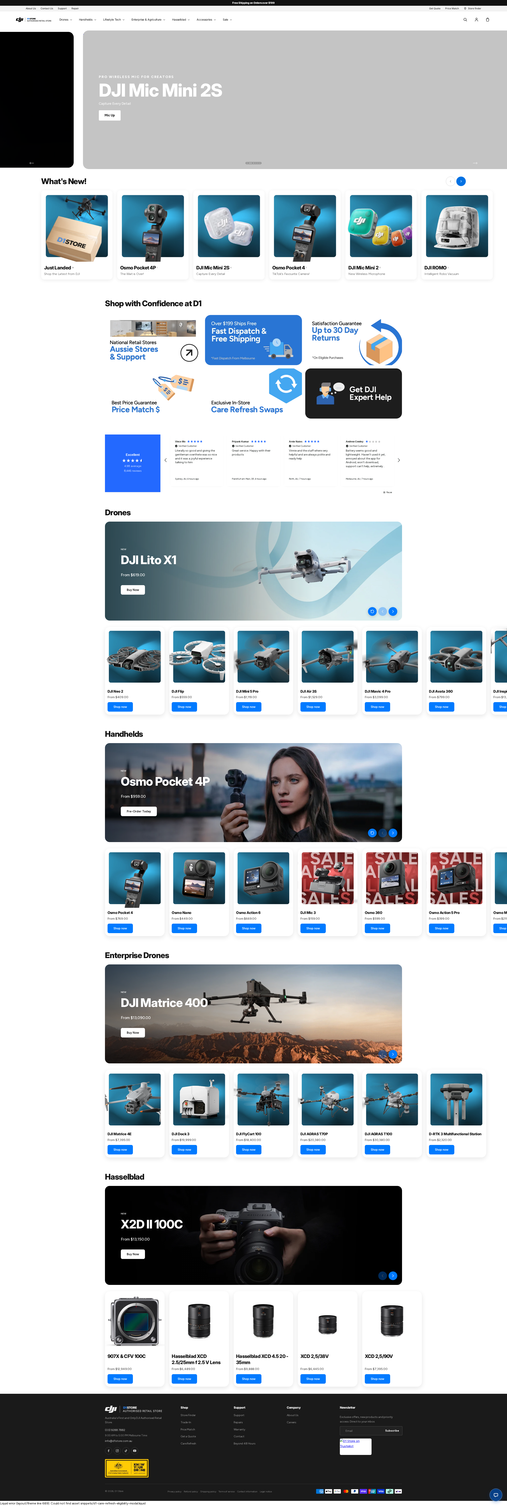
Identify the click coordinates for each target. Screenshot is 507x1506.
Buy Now (133, 590)
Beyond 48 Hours (244, 1443)
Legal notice (266, 1491)
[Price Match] (153, 393)
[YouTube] (134, 1450)
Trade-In (186, 1422)
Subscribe (392, 1430)
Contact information (247, 1491)
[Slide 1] (247, 163)
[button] (65, 19)
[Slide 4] (254, 163)
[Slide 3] (251, 163)
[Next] (475, 163)
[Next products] (393, 611)
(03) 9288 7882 (115, 1430)
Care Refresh (188, 1443)
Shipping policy (208, 1491)
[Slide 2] (249, 163)
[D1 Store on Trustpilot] (356, 1446)
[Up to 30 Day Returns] (353, 340)
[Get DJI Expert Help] (353, 393)
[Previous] (31, 163)
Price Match (188, 1429)
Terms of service (226, 1491)
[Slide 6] (259, 163)
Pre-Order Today (139, 811)
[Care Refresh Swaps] (253, 393)
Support (239, 1415)
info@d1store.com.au (118, 1441)
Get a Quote (188, 1436)
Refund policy (191, 1491)
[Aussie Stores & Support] (153, 340)
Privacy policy (174, 1491)
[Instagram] (117, 1450)
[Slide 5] (257, 163)
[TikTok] (126, 1450)
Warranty (239, 1429)
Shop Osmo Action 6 (62, 115)
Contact (239, 1436)
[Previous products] (382, 611)
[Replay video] (372, 611)
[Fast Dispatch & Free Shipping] (253, 340)
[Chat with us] (496, 1495)
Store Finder (188, 1415)
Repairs (238, 1422)
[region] (282, 460)
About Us (292, 1415)
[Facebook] (108, 1450)
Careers (291, 1422)
